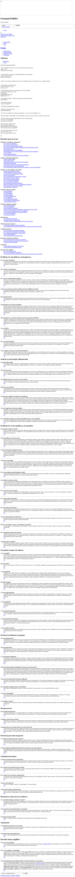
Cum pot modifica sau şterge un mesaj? (13, 172)
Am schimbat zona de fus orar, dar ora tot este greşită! (16, 162)
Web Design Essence (5, 875)
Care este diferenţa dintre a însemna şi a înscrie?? (15, 239)
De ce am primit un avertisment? (11, 181)
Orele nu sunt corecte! (9, 160)
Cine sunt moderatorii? (9, 206)
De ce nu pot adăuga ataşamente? (11, 180)
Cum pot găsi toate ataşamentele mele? (12, 247)
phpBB (13, 875)
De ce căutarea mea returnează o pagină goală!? (14, 233)
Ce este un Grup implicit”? (10, 213)
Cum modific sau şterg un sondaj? (11, 177)
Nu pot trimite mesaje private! (10, 218)
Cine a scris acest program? (10, 251)
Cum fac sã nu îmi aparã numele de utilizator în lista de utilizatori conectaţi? (21, 147)
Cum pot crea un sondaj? (9, 175)
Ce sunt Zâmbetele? (8, 193)
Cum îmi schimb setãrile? (9, 159)
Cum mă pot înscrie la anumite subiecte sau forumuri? (16, 240)
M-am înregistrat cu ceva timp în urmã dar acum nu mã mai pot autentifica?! (21, 151)
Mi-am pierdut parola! (9, 148)
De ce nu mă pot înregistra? (10, 154)
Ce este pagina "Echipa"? (9, 214)
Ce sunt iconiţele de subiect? (10, 201)
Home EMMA (7, 42)
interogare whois (40, 863)
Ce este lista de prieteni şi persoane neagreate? (14, 225)
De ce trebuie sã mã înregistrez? (11, 144)
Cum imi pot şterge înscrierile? (11, 242)
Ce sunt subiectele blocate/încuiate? (12, 200)
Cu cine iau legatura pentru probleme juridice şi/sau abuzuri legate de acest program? (23, 254)
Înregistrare (6, 61)
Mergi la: (4, 873)
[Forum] (36, 15)
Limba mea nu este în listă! (10, 163)
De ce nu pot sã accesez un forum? (12, 179)
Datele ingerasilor (8, 52)
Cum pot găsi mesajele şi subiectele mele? (13, 235)
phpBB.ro (17, 875)
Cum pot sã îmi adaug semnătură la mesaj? (13, 173)
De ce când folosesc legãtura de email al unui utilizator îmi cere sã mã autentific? (22, 167)
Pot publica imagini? (8, 195)
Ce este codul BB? (8, 191)
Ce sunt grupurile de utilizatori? (11, 208)
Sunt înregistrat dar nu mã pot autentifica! (13, 150)
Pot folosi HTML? (8, 192)
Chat (5, 44)
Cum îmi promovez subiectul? (10, 187)
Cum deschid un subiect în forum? (11, 171)
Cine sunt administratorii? (9, 205)
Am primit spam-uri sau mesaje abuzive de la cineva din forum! (18, 221)
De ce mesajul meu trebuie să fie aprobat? (13, 185)
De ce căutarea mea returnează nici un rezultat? (14, 231)
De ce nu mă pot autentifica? (10, 143)
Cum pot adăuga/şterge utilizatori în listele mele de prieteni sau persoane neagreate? (23, 226)
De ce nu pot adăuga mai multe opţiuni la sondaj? (15, 176)
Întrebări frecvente (8, 53)
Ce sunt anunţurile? (8, 197)
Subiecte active (7, 51)
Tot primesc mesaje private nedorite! (12, 220)
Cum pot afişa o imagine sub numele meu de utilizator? (16, 164)
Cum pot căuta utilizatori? (9, 234)
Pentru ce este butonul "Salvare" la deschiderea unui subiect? (18, 184)
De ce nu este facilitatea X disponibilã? (12, 252)
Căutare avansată (6, 26)
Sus (4, 265)
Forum (5, 30)
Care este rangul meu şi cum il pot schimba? (14, 166)
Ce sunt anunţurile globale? (10, 196)
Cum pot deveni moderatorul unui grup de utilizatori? (16, 210)
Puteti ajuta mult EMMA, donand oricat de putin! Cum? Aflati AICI (8, 36)
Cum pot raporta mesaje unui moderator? (13, 183)
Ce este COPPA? (7, 152)
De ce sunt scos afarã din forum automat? (13, 146)
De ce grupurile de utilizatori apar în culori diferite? (15, 212)
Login (5, 62)
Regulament (6, 55)
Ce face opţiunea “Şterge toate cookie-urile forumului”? (16, 155)
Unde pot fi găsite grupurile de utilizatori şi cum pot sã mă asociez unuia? (20, 209)
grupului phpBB (46, 844)
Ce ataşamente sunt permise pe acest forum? (14, 246)
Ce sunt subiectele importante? (11, 199)
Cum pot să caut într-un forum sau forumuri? (14, 230)
